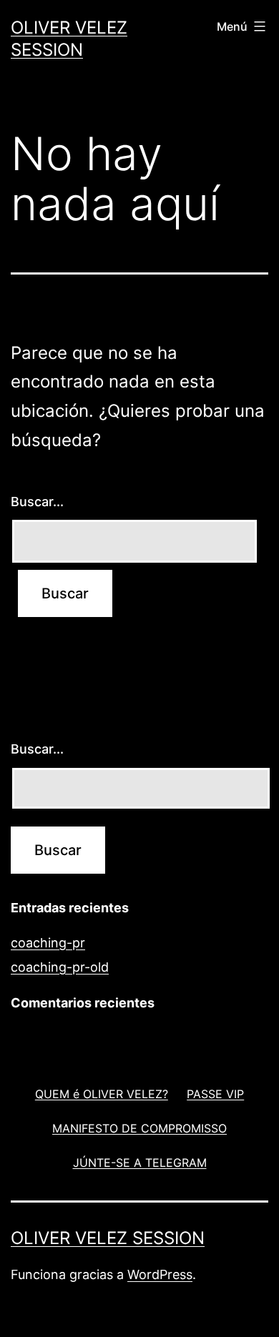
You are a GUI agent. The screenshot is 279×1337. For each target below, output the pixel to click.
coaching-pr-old (60, 967)
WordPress (159, 1274)
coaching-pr (48, 942)
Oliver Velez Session (108, 1238)
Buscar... (37, 501)
